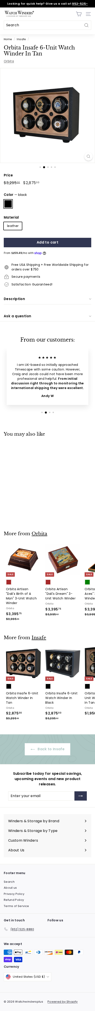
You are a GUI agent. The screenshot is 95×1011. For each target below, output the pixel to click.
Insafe (21, 39)
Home (8, 39)
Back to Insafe (51, 749)
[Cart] (79, 14)
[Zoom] (88, 156)
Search (9, 882)
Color (15, 194)
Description (14, 299)
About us (10, 888)
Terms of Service (16, 906)
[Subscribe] (80, 796)
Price (8, 175)
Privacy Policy (14, 894)
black (8, 204)
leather (13, 226)
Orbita (9, 61)
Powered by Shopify (63, 1002)
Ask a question (17, 316)
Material (11, 217)
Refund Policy (14, 900)
